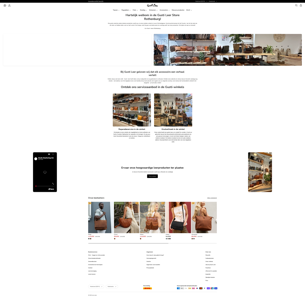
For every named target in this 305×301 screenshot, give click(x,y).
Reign (89, 234)
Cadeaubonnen (209, 258)
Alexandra (194, 234)
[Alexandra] (204, 217)
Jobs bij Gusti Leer (210, 265)
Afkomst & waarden (211, 271)
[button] (5, 5)
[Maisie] (178, 217)
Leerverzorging (92, 271)
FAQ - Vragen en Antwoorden (96, 255)
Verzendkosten (92, 261)
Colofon (148, 261)
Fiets (134, 10)
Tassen (115, 10)
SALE (188, 10)
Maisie (167, 234)
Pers (206, 280)
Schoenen (152, 10)
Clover (116, 234)
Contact (90, 268)
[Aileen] (152, 217)
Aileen (141, 234)
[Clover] (126, 217)
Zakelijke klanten (210, 277)
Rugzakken (125, 10)
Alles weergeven (212, 198)
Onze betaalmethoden (94, 258)
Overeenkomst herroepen (95, 265)
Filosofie (207, 255)
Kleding (142, 10)
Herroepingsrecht (151, 258)
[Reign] (101, 217)
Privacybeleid (150, 268)
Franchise (208, 268)
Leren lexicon (91, 274)
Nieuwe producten (178, 10)
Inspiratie (207, 274)
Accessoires (164, 10)
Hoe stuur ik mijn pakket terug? (155, 255)
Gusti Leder (94, 295)
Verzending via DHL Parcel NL (95, 1)
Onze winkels (152, 176)
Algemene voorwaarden (153, 265)
